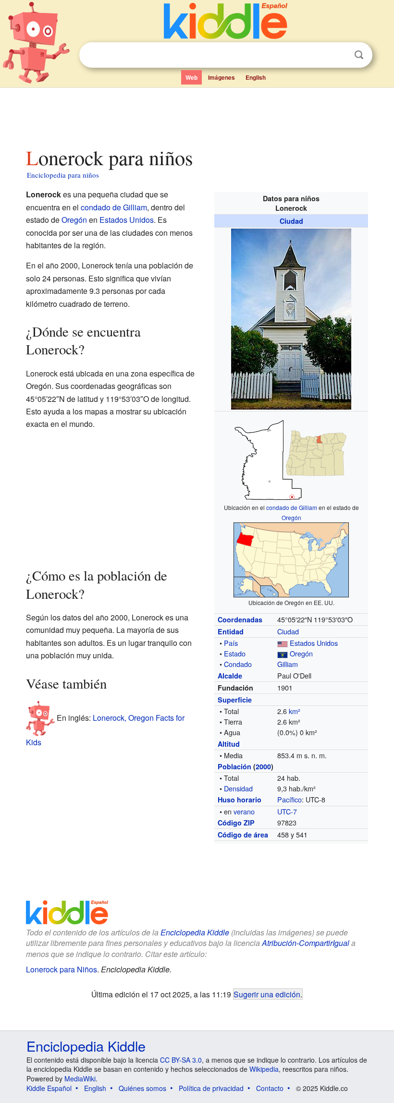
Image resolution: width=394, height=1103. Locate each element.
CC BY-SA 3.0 (181, 1060)
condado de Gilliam (291, 507)
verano (244, 811)
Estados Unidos (314, 643)
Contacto (269, 1088)
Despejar (339, 55)
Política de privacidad (211, 1088)
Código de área (243, 834)
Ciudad (291, 221)
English (256, 77)
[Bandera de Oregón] (282, 653)
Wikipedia (264, 1069)
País (231, 643)
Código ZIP (236, 822)
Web (191, 77)
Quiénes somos (142, 1088)
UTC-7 (287, 811)
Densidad (238, 788)
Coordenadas (240, 619)
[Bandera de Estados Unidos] (282, 643)
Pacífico (289, 799)
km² (294, 711)
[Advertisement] (197, 114)
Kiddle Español (49, 1088)
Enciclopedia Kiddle (86, 1045)
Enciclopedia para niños (63, 175)
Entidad (231, 631)
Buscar (358, 55)
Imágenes (221, 77)
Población (234, 766)
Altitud (229, 744)
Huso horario (239, 799)
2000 (263, 766)
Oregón (291, 517)
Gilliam (287, 664)
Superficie (235, 699)
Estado (235, 653)
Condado (238, 664)
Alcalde (230, 675)
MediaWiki (80, 1078)
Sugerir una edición (267, 994)
